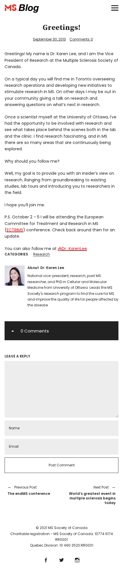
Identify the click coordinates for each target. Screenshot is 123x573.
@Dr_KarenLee (72, 248)
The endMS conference (28, 490)
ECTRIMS (15, 230)
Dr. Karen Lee (52, 267)
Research (41, 254)
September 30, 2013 (49, 39)
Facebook (46, 559)
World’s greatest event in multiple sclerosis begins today (91, 495)
